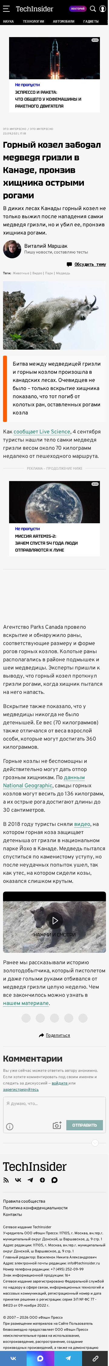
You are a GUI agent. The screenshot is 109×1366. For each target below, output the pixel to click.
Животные (21, 273)
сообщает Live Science (42, 432)
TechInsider (35, 8)
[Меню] (6, 8)
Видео (37, 273)
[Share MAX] (40, 1358)
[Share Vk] (13, 1358)
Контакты (12, 1214)
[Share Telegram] (68, 1358)
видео (82, 824)
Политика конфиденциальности (35, 1208)
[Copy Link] (95, 1358)
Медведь (63, 273)
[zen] (42, 1180)
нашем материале (26, 1003)
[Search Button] (93, 8)
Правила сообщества (24, 1201)
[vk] (18, 1180)
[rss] (6, 1180)
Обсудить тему (90, 264)
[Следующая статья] (54, 1143)
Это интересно (14, 129)
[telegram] (30, 1180)
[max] (54, 1180)
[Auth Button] (102, 8)
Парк (49, 273)
